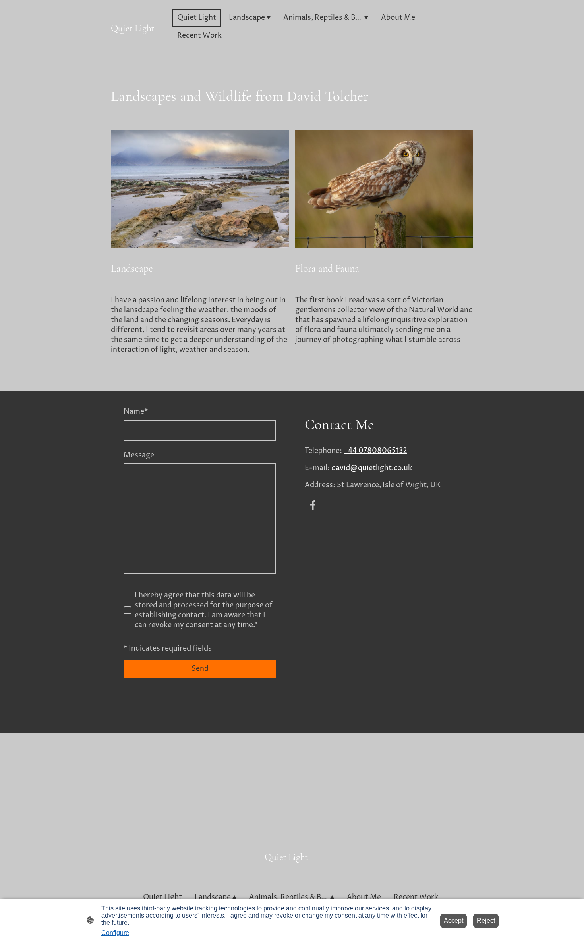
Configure (115, 933)
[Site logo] (138, 43)
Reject (486, 920)
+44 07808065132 (375, 451)
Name (136, 412)
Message (139, 455)
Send (200, 669)
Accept (453, 920)
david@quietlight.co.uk (371, 468)
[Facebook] (312, 505)
